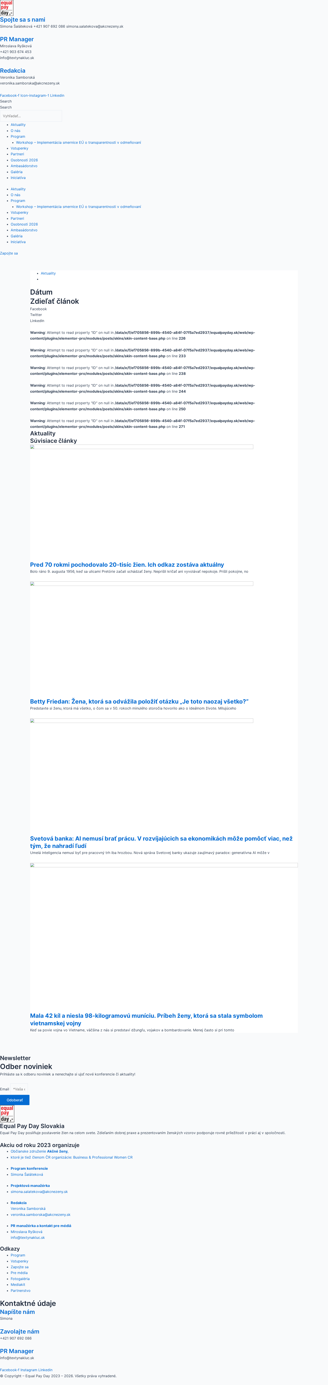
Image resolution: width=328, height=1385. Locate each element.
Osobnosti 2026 (24, 160)
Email (5, 1089)
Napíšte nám (17, 1311)
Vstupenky (19, 148)
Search (6, 101)
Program (18, 136)
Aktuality (18, 124)
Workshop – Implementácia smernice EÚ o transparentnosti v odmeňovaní (78, 142)
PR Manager (17, 39)
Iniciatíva (18, 177)
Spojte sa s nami (22, 19)
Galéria (17, 172)
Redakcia (12, 70)
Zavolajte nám (19, 1331)
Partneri (17, 154)
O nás (15, 130)
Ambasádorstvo (24, 166)
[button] (164, 309)
